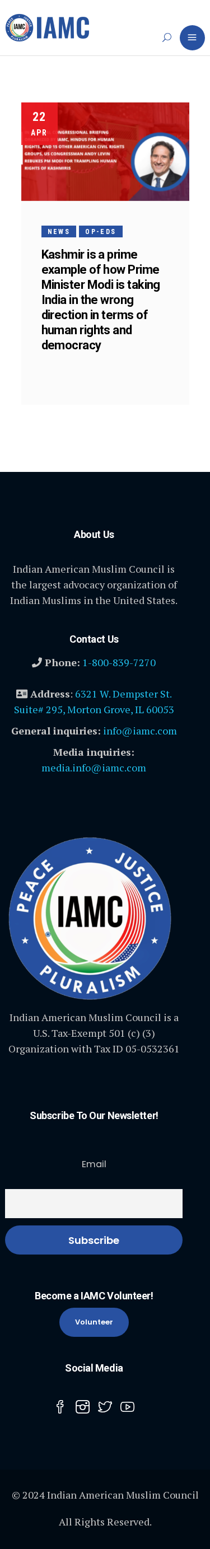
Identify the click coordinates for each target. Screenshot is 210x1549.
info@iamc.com (140, 730)
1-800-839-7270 (119, 662)
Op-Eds (100, 232)
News (59, 232)
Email (94, 1164)
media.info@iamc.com (93, 767)
